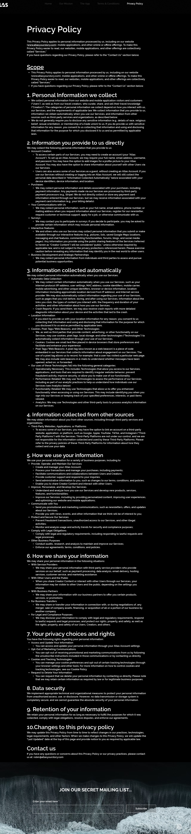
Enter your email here (45, 801)
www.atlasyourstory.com (42, 45)
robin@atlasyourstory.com (48, 757)
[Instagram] (179, 827)
